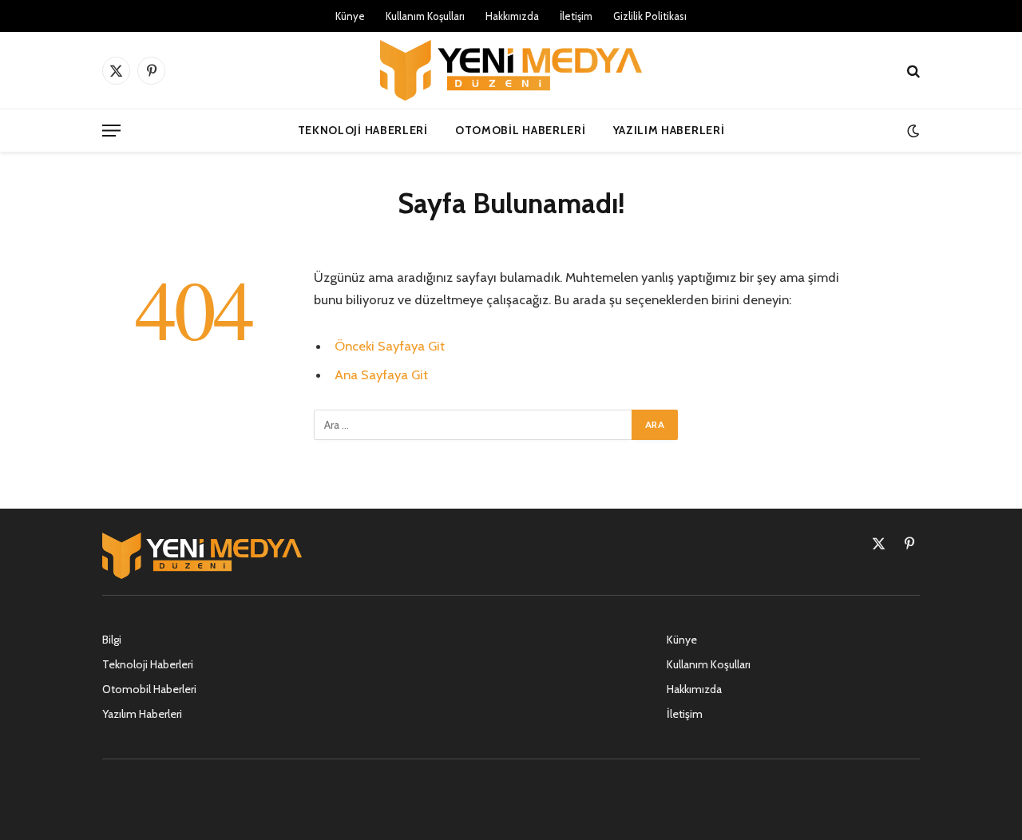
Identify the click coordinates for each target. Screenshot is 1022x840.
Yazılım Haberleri (669, 130)
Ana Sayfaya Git (381, 374)
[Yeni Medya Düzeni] (511, 70)
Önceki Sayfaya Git (390, 346)
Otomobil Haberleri (520, 130)
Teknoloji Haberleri (363, 130)
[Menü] (111, 131)
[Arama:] (473, 425)
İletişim (576, 16)
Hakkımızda (512, 16)
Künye (350, 16)
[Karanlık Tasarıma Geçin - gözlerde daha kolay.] (911, 130)
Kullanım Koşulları (425, 16)
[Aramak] (912, 71)
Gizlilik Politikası (650, 16)
